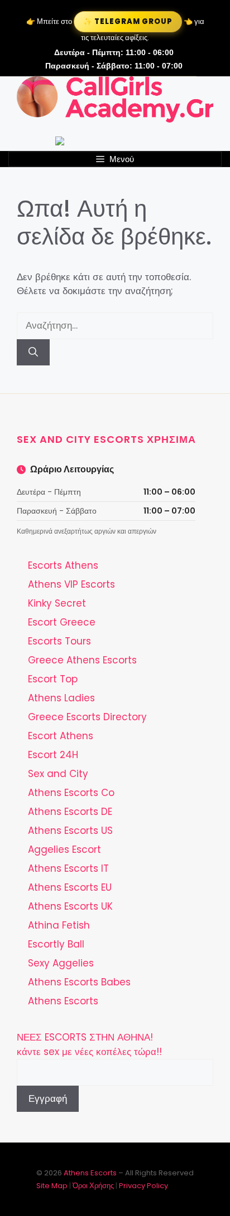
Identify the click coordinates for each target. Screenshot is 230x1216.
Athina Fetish (59, 925)
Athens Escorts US (70, 830)
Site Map (52, 1185)
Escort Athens (60, 736)
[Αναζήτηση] (33, 352)
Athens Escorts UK (70, 906)
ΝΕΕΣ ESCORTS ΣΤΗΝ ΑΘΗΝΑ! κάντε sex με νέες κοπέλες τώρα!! (89, 1044)
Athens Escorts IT (68, 868)
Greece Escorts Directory (87, 717)
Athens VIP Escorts (71, 584)
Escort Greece (61, 622)
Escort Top (53, 679)
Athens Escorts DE (70, 811)
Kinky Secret (57, 603)
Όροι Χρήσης (93, 1185)
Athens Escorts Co (71, 792)
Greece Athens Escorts (82, 660)
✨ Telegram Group (127, 21)
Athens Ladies (61, 698)
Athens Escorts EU (70, 887)
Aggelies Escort (64, 849)
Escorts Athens (63, 565)
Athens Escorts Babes (79, 982)
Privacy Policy (143, 1185)
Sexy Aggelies (61, 963)
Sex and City (58, 773)
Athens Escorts (63, 1001)
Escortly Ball (56, 944)
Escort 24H (53, 754)
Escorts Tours (59, 641)
